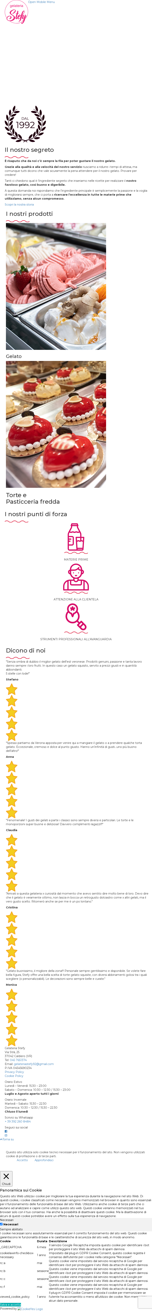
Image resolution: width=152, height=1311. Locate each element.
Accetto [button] (22, 1160)
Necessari (10, 1224)
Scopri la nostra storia (19, 204)
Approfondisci (44, 1160)
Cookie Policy (14, 1076)
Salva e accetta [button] (10, 1304)
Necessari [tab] (6, 1220)
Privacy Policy (14, 1072)
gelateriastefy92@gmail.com (34, 1064)
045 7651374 (18, 1060)
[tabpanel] (76, 1267)
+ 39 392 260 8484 (18, 1121)
